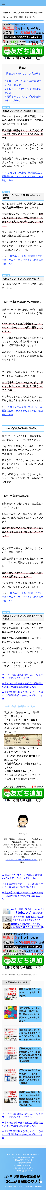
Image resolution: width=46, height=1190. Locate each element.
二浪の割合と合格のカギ (23, 1171)
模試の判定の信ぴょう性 (23, 1160)
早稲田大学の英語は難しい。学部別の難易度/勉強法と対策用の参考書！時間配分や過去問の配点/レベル (29, 1098)
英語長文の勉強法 (14, 1155)
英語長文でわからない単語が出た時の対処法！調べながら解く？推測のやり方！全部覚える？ (29, 1014)
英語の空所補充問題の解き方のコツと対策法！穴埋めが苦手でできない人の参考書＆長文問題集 (29, 1076)
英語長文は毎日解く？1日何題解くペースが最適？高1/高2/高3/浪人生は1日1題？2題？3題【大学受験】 (30, 1054)
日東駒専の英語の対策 (23, 1163)
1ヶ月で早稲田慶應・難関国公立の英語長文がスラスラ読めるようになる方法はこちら (22, 176)
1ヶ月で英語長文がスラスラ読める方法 (21, 859)
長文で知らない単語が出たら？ (23, 1157)
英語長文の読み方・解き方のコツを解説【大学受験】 (29, 992)
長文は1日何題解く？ (31, 1155)
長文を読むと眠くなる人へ (23, 1168)
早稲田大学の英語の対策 (23, 1165)
